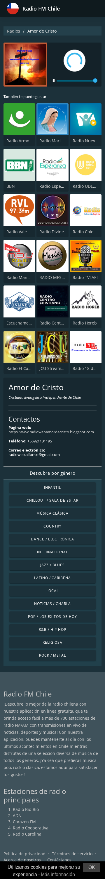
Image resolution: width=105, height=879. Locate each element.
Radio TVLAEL (86, 277)
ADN (17, 815)
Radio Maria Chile (56, 140)
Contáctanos (59, 860)
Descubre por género (52, 473)
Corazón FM (24, 821)
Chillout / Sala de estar (52, 500)
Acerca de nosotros (22, 860)
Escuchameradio (22, 323)
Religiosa (52, 642)
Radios (13, 31)
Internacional (52, 552)
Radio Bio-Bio (26, 809)
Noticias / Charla (52, 603)
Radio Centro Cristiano (61, 323)
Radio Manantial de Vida (30, 277)
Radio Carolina (27, 834)
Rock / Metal (52, 655)
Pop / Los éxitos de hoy (52, 616)
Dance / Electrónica (52, 539)
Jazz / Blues (52, 564)
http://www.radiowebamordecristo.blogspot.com (51, 432)
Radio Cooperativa (30, 828)
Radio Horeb (85, 323)
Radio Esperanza (55, 186)
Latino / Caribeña (52, 577)
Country (52, 526)
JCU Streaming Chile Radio (65, 368)
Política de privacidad (25, 853)
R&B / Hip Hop (52, 629)
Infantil (52, 487)
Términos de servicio (72, 853)
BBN (10, 186)
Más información (58, 874)
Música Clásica (52, 513)
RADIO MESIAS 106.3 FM (62, 277)
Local (52, 590)
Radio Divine (51, 231)
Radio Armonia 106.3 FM (30, 140)
